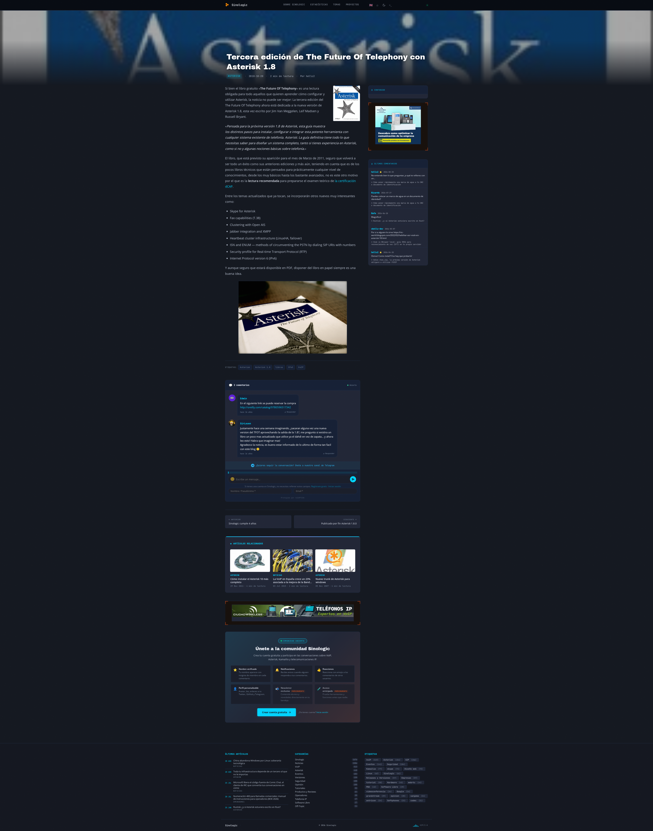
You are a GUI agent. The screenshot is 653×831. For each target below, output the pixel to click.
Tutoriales (326, 788)
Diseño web (414, 769)
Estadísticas (319, 4)
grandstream (376, 796)
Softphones (396, 800)
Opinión (326, 784)
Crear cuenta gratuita (274, 712)
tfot (290, 367)
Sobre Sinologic (294, 4)
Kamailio (374, 769)
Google (403, 791)
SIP (410, 760)
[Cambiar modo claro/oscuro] (384, 5)
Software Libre (326, 802)
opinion (398, 796)
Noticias (326, 763)
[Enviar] (353, 479)
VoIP (300, 367)
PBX (371, 787)
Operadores (326, 795)
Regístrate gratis (319, 486)
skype (393, 769)
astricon (374, 800)
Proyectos (352, 4)
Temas (336, 4)
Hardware (395, 782)
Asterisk (234, 76)
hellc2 (310, 76)
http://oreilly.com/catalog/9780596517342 (265, 407)
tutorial (374, 782)
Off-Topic (326, 806)
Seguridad (326, 781)
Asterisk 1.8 (262, 367)
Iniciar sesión (334, 486)
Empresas (409, 778)
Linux (372, 773)
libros (279, 367)
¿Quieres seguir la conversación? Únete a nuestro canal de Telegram (295, 465)
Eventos (326, 773)
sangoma (418, 796)
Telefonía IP (326, 799)
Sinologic (326, 759)
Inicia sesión (322, 712)
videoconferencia (379, 791)
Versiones (326, 777)
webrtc (415, 782)
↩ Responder (290, 412)
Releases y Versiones (381, 778)
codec (417, 800)
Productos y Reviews (326, 791)
